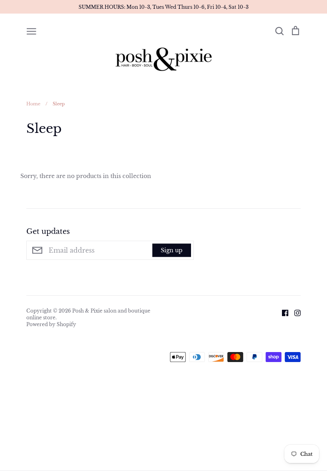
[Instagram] (294, 312)
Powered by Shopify (51, 324)
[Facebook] (282, 312)
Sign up (172, 250)
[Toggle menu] (31, 31)
